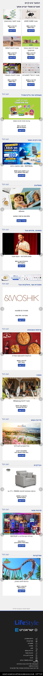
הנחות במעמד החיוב (26, 660)
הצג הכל (5, 94)
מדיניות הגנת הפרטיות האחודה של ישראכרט (24, 668)
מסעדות (30, 643)
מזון (32, 648)
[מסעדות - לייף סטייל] (22, 278)
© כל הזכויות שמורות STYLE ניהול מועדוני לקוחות (18, 674)
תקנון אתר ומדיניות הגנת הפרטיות (27, 664)
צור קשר (35, 662)
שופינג (31, 645)
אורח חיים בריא (28, 655)
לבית (31, 657)
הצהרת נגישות (33, 666)
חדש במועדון (29, 638)
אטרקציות (29, 641)
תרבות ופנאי (29, 653)
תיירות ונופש (29, 650)
